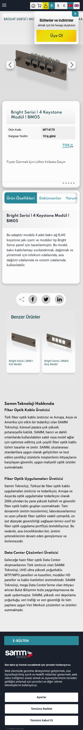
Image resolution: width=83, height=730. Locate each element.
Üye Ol (56, 36)
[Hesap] (45, 5)
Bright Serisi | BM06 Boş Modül (56, 362)
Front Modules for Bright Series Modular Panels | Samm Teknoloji (67, 145)
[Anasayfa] (33, 5)
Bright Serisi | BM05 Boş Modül (21, 362)
